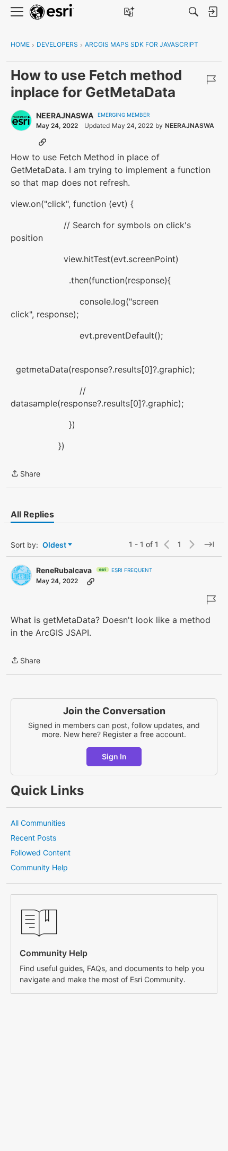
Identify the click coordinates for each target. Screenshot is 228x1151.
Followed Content (41, 852)
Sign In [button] (114, 756)
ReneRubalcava (64, 570)
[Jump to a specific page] (208, 544)
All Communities (38, 822)
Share (25, 474)
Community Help (39, 867)
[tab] (32, 514)
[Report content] (211, 79)
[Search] (193, 11)
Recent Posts (33, 837)
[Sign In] (212, 11)
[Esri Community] (52, 12)
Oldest (55, 545)
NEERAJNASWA (64, 115)
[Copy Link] (42, 141)
